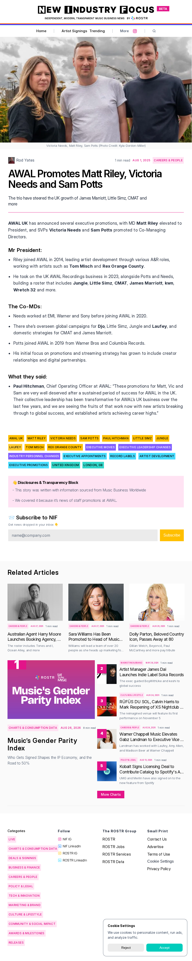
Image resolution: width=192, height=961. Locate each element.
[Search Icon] (154, 31)
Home (41, 31)
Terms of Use (158, 854)
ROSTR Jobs (114, 846)
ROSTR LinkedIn (75, 860)
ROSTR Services (117, 854)
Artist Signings (74, 31)
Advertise (155, 846)
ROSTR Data (113, 861)
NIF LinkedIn (72, 846)
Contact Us (157, 839)
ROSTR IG (70, 853)
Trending (97, 31)
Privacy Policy (159, 868)
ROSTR (109, 839)
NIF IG (67, 839)
